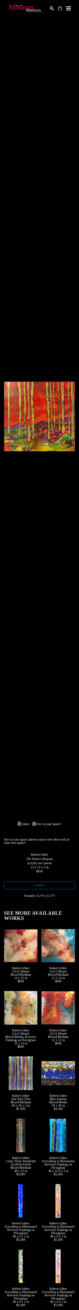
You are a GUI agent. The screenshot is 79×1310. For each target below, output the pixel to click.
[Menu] (68, 8)
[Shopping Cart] (60, 8)
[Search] (52, 8)
